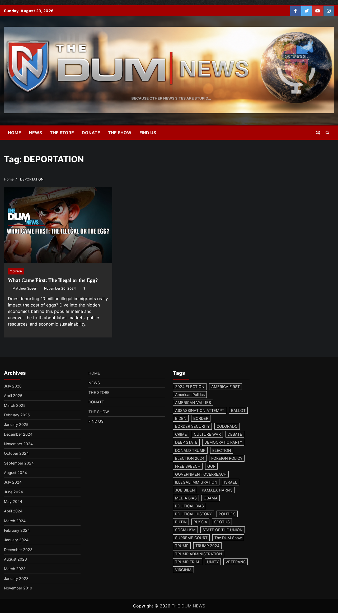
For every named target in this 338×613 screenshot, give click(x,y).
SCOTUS (222, 522)
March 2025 (15, 405)
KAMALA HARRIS (217, 490)
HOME (14, 132)
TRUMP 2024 (207, 545)
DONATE (91, 132)
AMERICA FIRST (225, 386)
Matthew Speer (24, 288)
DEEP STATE (186, 442)
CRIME (181, 434)
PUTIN (181, 522)
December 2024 (18, 434)
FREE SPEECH (187, 466)
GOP (211, 466)
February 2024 (17, 530)
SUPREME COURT (191, 537)
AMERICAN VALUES (193, 402)
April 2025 (13, 395)
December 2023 (18, 549)
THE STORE (62, 132)
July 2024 (13, 482)
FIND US (147, 132)
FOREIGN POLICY (226, 458)
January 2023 (16, 578)
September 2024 (19, 463)
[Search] (327, 133)
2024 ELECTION (189, 386)
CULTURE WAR (207, 434)
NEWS (35, 132)
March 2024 (15, 521)
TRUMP (182, 545)
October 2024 (16, 453)
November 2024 (18, 443)
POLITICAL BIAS (189, 506)
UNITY (213, 562)
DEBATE (235, 434)
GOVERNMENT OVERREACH (201, 474)
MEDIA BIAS (186, 498)
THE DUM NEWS (188, 606)
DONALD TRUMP (190, 450)
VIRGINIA (183, 569)
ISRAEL (230, 482)
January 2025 (16, 424)
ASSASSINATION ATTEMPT (199, 410)
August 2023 (15, 559)
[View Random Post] (318, 133)
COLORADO (227, 426)
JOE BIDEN (185, 490)
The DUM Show (228, 537)
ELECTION (221, 450)
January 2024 (16, 540)
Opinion (16, 271)
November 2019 (18, 588)
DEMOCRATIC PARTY (223, 442)
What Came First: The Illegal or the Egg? (53, 280)
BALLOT (238, 410)
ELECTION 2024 (189, 458)
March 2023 (15, 568)
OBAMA (211, 498)
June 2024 (13, 492)
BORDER (200, 418)
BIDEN (180, 418)
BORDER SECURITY (192, 426)
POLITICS (227, 514)
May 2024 (13, 501)
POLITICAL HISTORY (193, 514)
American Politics (190, 394)
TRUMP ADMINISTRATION (198, 554)
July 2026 (13, 386)
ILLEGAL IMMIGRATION (196, 482)
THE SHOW (120, 132)
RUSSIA (200, 522)
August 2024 (15, 472)
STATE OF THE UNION (223, 530)
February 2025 (17, 415)
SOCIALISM (185, 530)
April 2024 (13, 511)
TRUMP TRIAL (187, 562)
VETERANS (236, 562)
